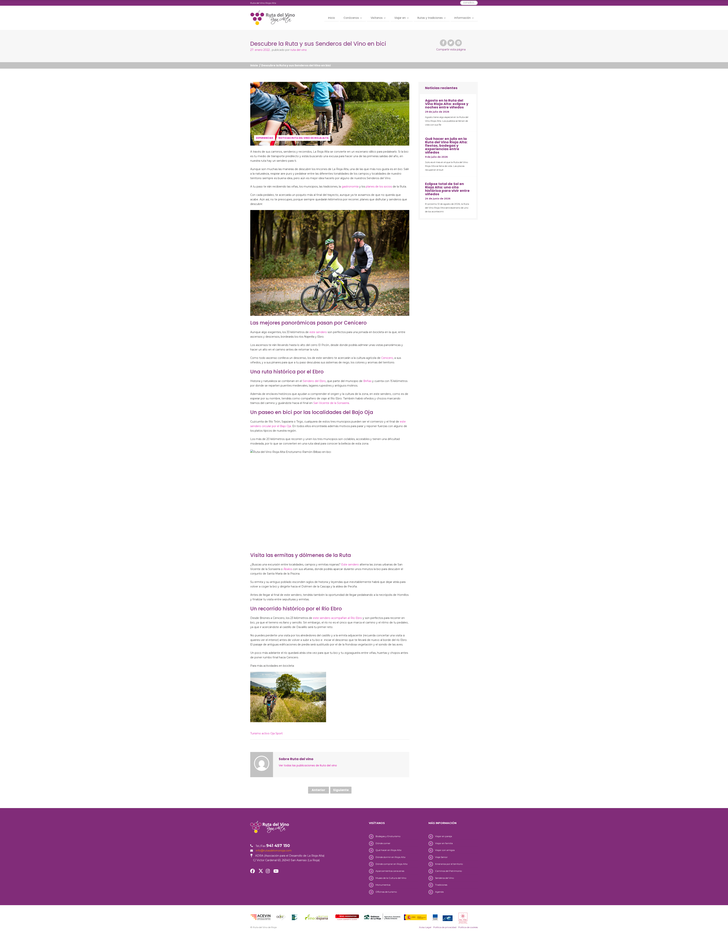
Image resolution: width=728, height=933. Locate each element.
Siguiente (341, 790)
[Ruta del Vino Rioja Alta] (272, 17)
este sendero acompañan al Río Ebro (337, 618)
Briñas (367, 381)
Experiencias (264, 138)
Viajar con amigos (445, 850)
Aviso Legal (425, 927)
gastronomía (350, 186)
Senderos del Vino (444, 878)
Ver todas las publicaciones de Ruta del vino (308, 765)
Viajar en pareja (443, 836)
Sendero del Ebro (314, 381)
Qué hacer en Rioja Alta (388, 850)
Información (462, 18)
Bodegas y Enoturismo (388, 836)
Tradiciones (441, 884)
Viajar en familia (444, 843)
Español (469, 2)
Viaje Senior (441, 857)
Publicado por (289, 50)
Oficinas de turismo (386, 891)
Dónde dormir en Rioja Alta (390, 857)
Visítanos (377, 18)
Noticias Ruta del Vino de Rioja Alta (303, 138)
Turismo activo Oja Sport (266, 733)
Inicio (331, 18)
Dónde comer (383, 843)
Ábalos (287, 569)
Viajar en (400, 18)
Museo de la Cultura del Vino (391, 878)
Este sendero (350, 564)
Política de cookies (468, 927)
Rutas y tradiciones (430, 18)
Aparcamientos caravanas (390, 870)
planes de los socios (379, 186)
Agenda (439, 891)
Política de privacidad (444, 927)
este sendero (318, 332)
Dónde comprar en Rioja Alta (391, 863)
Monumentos (383, 884)
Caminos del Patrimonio (448, 870)
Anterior (318, 790)
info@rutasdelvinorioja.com (274, 850)
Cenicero (387, 358)
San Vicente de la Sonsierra (331, 403)
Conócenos (351, 18)
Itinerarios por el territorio (449, 863)
